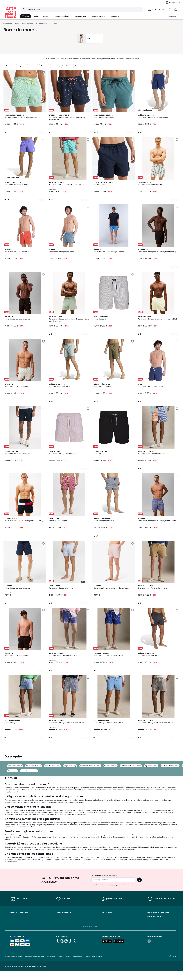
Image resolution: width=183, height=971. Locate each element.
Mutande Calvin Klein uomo (90, 766)
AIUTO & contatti (107, 912)
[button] (175, 9)
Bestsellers (114, 16)
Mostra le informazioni (91, 926)
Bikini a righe (12, 771)
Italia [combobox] (174, 956)
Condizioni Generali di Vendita (13, 956)
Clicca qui (114, 885)
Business (172, 16)
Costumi (46, 16)
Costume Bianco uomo (170, 766)
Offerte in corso (51, 956)
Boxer (55, 24)
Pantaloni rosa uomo (52, 766)
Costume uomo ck (15, 766)
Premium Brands (80, 16)
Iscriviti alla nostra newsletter (104, 875)
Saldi (36, 16)
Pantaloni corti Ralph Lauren (131, 766)
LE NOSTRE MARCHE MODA (155, 917)
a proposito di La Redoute (19, 912)
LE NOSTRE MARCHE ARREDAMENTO (158, 912)
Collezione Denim (98, 16)
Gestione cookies (77, 956)
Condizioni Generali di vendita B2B (34, 956)
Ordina (8, 66)
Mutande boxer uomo (29, 771)
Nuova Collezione (62, 16)
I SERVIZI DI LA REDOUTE (63, 912)
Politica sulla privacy (64, 956)
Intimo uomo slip (110, 766)
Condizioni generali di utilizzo (94, 956)
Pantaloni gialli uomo (33, 766)
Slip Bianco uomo (151, 766)
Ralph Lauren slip (70, 766)
